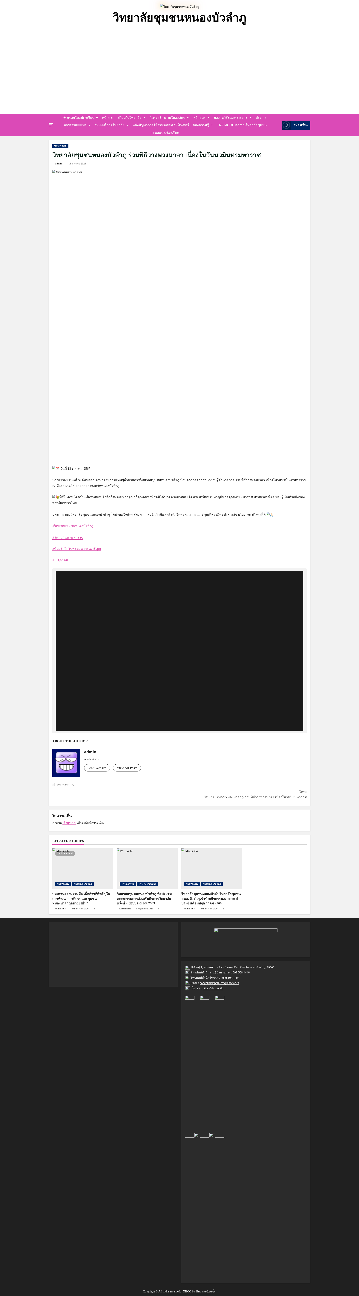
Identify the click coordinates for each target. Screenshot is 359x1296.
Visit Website (97, 768)
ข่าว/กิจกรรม (60, 145)
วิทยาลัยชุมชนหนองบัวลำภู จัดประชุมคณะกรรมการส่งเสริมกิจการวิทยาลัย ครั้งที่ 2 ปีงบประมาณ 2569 (144, 898)
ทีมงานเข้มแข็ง (206, 1291)
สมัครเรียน (301, 125)
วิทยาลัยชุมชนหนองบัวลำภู (179, 17)
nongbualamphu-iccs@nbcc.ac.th (219, 982)
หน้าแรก (108, 117)
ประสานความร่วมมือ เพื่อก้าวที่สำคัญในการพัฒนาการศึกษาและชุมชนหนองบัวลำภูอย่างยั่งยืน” (81, 898)
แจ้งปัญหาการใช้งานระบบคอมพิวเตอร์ (161, 125)
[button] (51, 124)
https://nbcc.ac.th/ (213, 988)
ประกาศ (261, 117)
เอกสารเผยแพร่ (75, 125)
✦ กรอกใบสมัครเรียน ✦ (80, 117)
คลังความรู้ (201, 125)
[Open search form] (278, 125)
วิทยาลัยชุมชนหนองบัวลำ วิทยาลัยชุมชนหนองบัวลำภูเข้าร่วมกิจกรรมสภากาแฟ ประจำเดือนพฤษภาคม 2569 (211, 898)
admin (58, 163)
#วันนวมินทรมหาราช (67, 537)
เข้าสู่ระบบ (69, 822)
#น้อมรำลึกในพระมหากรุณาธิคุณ (76, 548)
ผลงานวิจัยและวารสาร (230, 117)
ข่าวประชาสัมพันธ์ (83, 884)
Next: (255, 794)
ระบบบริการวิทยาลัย (110, 125)
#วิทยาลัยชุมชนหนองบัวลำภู (72, 526)
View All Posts (127, 768)
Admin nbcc (60, 908)
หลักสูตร (199, 117)
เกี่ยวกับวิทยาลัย (130, 117)
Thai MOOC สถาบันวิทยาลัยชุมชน (242, 125)
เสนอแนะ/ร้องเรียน (165, 132)
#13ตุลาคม (60, 560)
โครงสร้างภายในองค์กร (167, 117)
